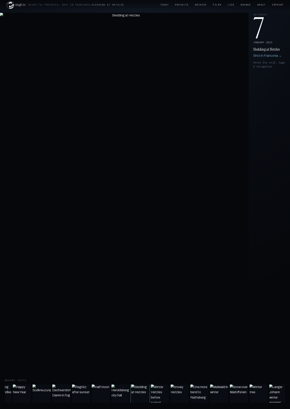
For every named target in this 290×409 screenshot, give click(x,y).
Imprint (278, 4)
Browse (246, 4)
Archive (201, 4)
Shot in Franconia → (267, 55)
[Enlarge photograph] (124, 196)
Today (164, 4)
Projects (51, 4)
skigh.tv (34, 4)
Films (217, 4)
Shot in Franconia (76, 4)
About (261, 4)
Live (231, 4)
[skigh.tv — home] (16, 5)
